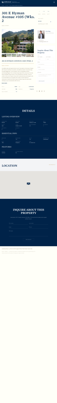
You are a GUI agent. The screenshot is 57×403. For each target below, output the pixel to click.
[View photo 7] (33, 55)
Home (3, 5)
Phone (38, 67)
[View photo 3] (14, 55)
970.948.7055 (41, 40)
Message (39, 72)
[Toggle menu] (54, 2)
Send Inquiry (42, 81)
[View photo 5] (23, 55)
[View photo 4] (18, 55)
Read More (4, 83)
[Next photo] (31, 41)
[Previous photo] (4, 41)
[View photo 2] (9, 55)
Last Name (48, 56)
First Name (39, 56)
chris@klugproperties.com (43, 41)
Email (38, 62)
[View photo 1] (4, 55)
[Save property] (51, 22)
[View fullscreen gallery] (32, 31)
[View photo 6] (28, 55)
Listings (6, 5)
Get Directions (51, 164)
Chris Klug (47, 31)
